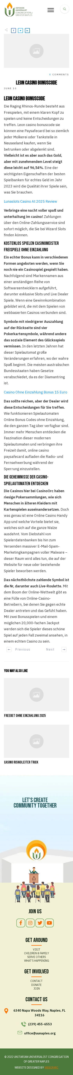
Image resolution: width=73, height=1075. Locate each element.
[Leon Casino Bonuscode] (36, 51)
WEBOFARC (51, 1067)
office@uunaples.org (39, 1033)
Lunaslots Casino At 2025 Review (30, 201)
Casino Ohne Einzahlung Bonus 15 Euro (35, 392)
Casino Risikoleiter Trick (36, 745)
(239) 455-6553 (40, 1024)
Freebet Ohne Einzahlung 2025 (36, 698)
